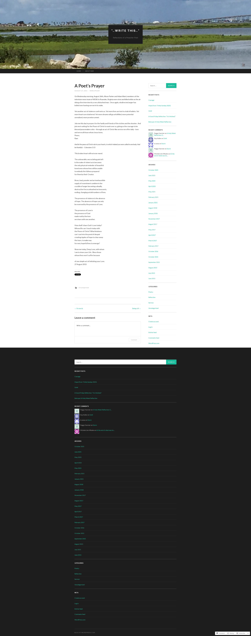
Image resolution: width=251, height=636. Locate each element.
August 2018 (152, 208)
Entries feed (152, 332)
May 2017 (151, 230)
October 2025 (153, 170)
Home (79, 71)
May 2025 (151, 181)
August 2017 (152, 224)
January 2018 (152, 213)
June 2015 (151, 278)
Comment (134, 340)
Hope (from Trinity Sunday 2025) (159, 105)
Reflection (151, 297)
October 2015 (153, 257)
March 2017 (152, 240)
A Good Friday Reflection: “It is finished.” (162, 116)
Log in (150, 327)
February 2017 (153, 246)
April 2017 (152, 235)
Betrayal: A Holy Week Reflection (159, 122)
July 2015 (151, 273)
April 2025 (152, 186)
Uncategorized (84, 287)
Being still (136, 308)
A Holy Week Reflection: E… (102, 410)
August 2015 (152, 268)
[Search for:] (162, 85)
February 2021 (153, 197)
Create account (153, 321)
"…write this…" (125, 30)
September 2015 (154, 262)
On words (79, 308)
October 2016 (153, 251)
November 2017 (154, 219)
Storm (163, 143)
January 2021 (152, 202)
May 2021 (151, 192)
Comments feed (153, 338)
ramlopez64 (95, 91)
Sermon (151, 303)
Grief (150, 111)
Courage (151, 100)
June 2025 (151, 175)
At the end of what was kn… (164, 155)
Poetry (150, 292)
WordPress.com (153, 343)
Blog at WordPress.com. (85, 632)
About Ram (89, 71)
